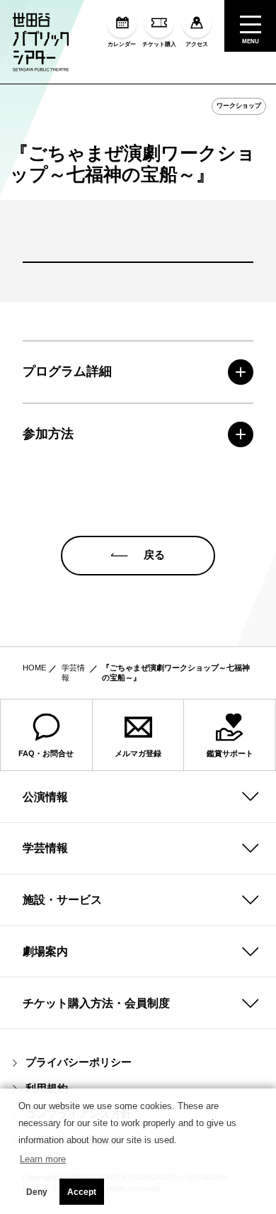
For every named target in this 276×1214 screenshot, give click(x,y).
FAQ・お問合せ (46, 753)
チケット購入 (159, 44)
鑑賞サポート (230, 753)
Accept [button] (81, 1192)
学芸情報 (45, 847)
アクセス (196, 44)
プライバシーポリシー (78, 1062)
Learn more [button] (43, 1159)
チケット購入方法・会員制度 (96, 1002)
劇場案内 (45, 951)
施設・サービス (62, 899)
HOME (34, 667)
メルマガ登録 (138, 753)
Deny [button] (36, 1192)
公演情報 (45, 796)
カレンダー (122, 44)
